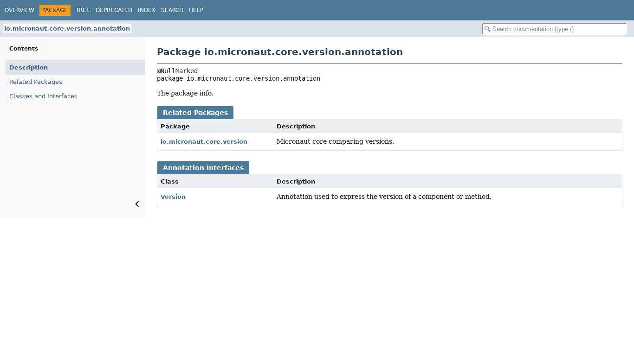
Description (28, 67)
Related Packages (35, 81)
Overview (19, 10)
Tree (83, 10)
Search (172, 10)
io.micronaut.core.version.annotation (67, 28)
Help (196, 10)
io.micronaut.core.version (204, 141)
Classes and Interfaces (43, 96)
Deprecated (114, 10)
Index (146, 10)
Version (173, 196)
